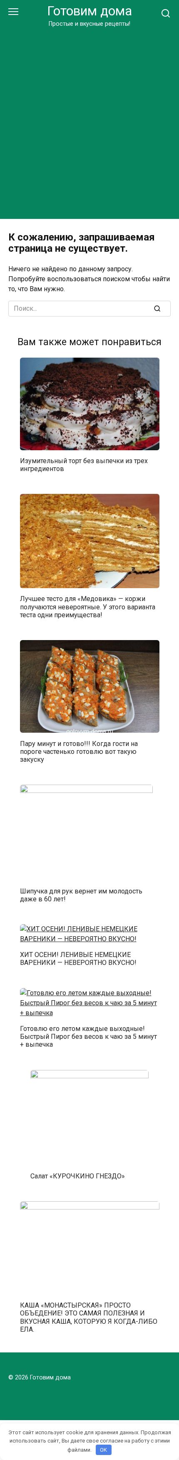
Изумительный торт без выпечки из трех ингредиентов (84, 465)
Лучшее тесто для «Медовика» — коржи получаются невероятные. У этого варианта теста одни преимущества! (87, 606)
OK (103, 1450)
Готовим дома (89, 11)
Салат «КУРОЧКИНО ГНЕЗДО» (77, 1176)
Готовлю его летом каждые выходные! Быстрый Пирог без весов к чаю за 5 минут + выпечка (88, 1036)
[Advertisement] (89, 121)
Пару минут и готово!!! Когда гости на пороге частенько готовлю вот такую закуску (79, 751)
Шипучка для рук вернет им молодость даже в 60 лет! (81, 895)
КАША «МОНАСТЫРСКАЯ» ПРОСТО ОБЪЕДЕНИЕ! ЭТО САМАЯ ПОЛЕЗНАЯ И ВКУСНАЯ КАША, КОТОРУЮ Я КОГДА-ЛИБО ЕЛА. (88, 1317)
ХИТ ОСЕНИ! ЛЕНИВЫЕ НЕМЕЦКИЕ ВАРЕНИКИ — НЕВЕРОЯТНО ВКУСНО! (78, 959)
